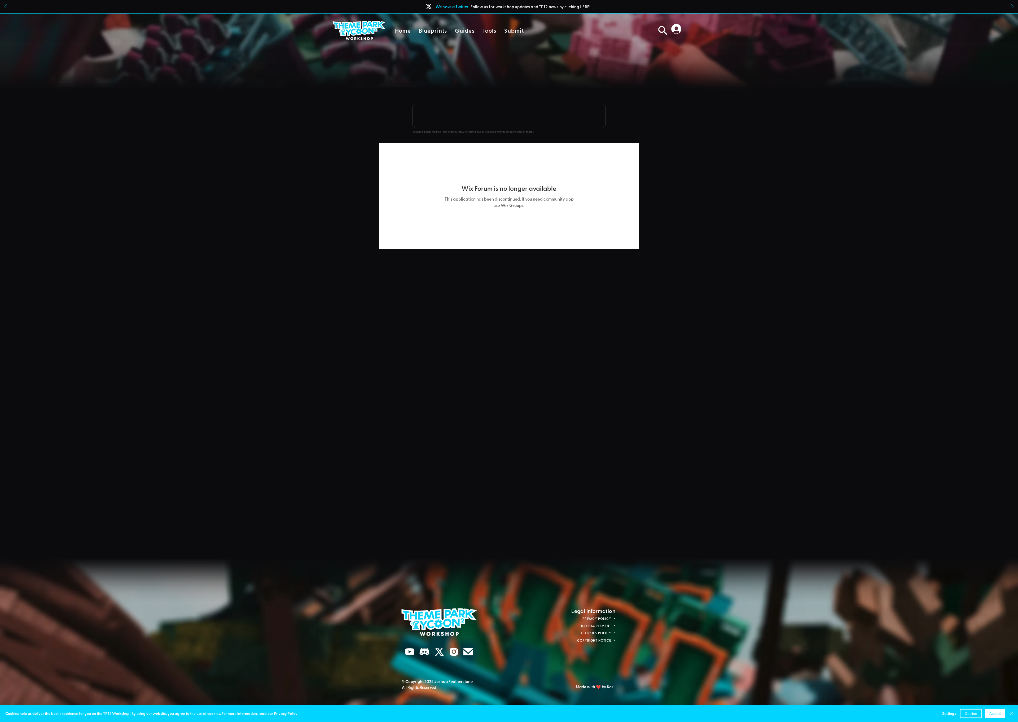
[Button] (509, 6)
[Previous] (6, 6)
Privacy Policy (285, 713)
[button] (433, 30)
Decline (971, 713)
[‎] (678, 29)
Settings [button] (949, 713)
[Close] (1011, 713)
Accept (995, 713)
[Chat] (409, 652)
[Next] (1012, 6)
